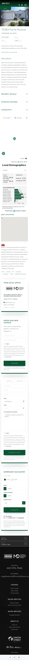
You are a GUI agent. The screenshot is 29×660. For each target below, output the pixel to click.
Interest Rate (7, 499)
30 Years (8, 479)
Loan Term (7, 475)
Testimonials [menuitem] (14, 629)
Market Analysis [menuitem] (14, 603)
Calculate (14, 510)
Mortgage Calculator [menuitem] (14, 615)
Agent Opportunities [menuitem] (14, 627)
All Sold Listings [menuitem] (14, 593)
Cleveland (5, 274)
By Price (4, 539)
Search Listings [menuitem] (14, 588)
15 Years (15, 479)
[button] (2, 16)
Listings (8, 271)
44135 (11, 274)
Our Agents (12, 307)
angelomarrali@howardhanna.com (14, 575)
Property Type (6, 544)
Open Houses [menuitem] (14, 591)
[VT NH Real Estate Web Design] (14, 639)
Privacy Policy (8, 357)
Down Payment (8, 492)
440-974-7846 (20, 5)
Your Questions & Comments (10, 412)
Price (5, 485)
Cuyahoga (18, 271)
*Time (5, 405)
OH (13, 271)
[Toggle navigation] (25, 5)
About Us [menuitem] (14, 625)
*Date (5, 398)
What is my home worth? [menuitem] (14, 605)
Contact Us (6, 307)
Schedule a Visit (20, 381)
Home (3, 271)
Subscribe (14, 363)
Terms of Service (10, 459)
